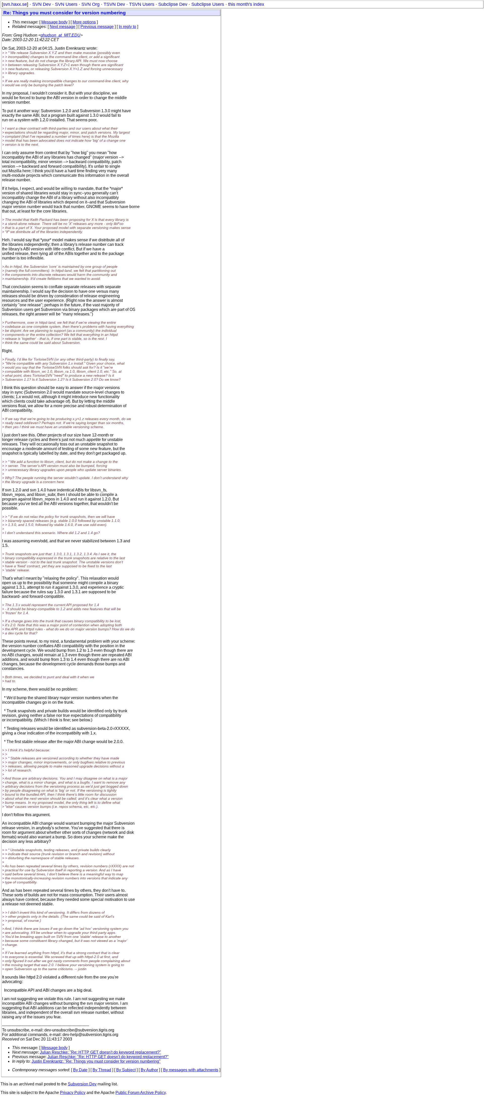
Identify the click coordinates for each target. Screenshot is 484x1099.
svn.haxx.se (15, 4)
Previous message (97, 26)
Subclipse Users (207, 4)
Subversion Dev (82, 1084)
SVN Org (90, 4)
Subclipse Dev (172, 4)
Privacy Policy (72, 1092)
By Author (149, 1070)
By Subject (126, 1070)
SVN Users (66, 4)
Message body (54, 22)
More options (84, 22)
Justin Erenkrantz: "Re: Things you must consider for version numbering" (96, 1061)
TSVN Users (141, 4)
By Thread (102, 1070)
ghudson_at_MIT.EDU (60, 35)
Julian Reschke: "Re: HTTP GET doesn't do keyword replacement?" (100, 1052)
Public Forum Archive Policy (140, 1092)
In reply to (127, 26)
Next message (62, 26)
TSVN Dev (114, 4)
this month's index (246, 4)
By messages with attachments (190, 1070)
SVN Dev (41, 4)
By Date (80, 1070)
